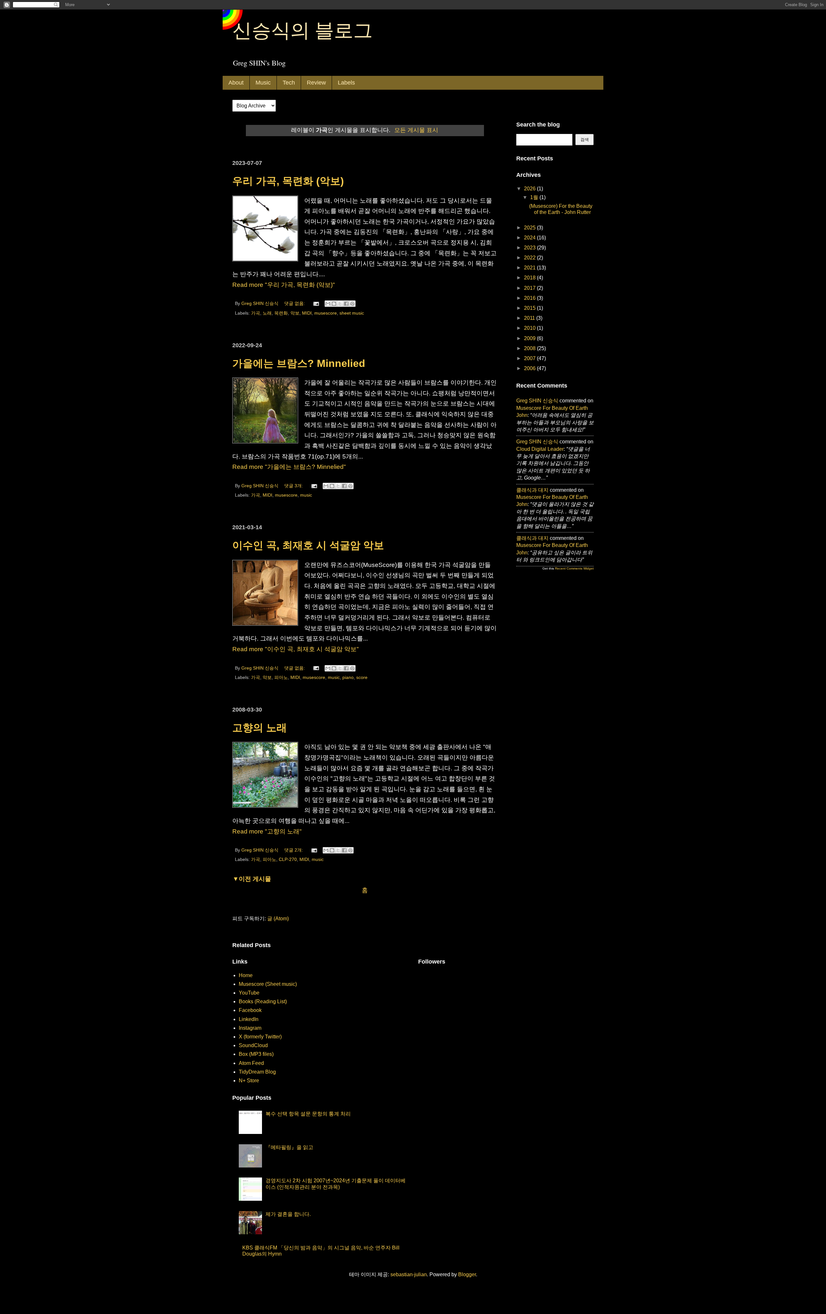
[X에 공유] (340, 303)
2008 (530, 348)
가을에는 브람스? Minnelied (298, 363)
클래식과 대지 (532, 490)
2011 (530, 318)
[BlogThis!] (334, 303)
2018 (530, 277)
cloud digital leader (540, 449)
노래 (267, 313)
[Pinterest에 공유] (352, 303)
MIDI (307, 313)
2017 (530, 288)
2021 (530, 267)
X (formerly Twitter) (260, 1036)
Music (263, 82)
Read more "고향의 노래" (267, 831)
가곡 (255, 313)
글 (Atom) (278, 918)
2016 (530, 298)
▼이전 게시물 (252, 878)
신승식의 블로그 (302, 30)
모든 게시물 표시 (416, 130)
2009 (530, 338)
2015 (530, 308)
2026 (530, 188)
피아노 (281, 677)
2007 (530, 358)
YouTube (249, 993)
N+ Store (249, 1080)
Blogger (467, 1274)
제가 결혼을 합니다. (288, 1214)
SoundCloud (253, 1045)
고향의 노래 (259, 727)
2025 (530, 227)
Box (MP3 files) (256, 1054)
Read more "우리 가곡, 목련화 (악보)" (283, 284)
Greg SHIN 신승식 (537, 400)
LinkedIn (248, 1019)
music (306, 495)
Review (316, 82)
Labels (346, 82)
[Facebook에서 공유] (346, 303)
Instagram (250, 1028)
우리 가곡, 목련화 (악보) (288, 181)
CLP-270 (288, 859)
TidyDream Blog (257, 1072)
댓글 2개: (294, 850)
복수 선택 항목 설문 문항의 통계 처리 (308, 1114)
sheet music (351, 313)
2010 (530, 328)
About (236, 82)
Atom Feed (251, 1063)
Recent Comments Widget (574, 568)
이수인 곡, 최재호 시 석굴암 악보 (308, 545)
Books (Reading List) (263, 1001)
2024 (530, 237)
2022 (530, 257)
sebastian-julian (408, 1274)
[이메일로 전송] (328, 303)
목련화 (281, 313)
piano (348, 677)
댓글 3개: (294, 485)
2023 (530, 247)
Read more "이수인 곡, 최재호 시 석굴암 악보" (295, 649)
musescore (325, 313)
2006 (530, 368)
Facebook (250, 1010)
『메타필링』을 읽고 (289, 1147)
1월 (534, 197)
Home (246, 975)
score (362, 677)
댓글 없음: (295, 303)
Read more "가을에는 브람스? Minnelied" (289, 466)
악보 (294, 313)
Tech (289, 82)
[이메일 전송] (315, 303)
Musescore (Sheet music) (268, 984)
